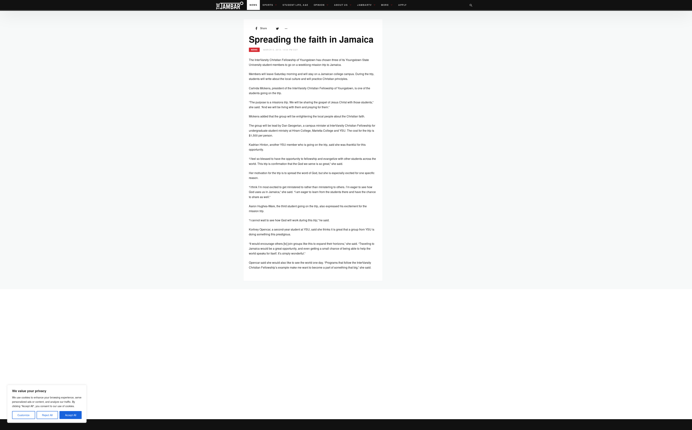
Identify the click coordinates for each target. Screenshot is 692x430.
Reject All (47, 415)
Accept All (70, 415)
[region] (46, 404)
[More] (286, 28)
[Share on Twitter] (277, 28)
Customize (23, 415)
